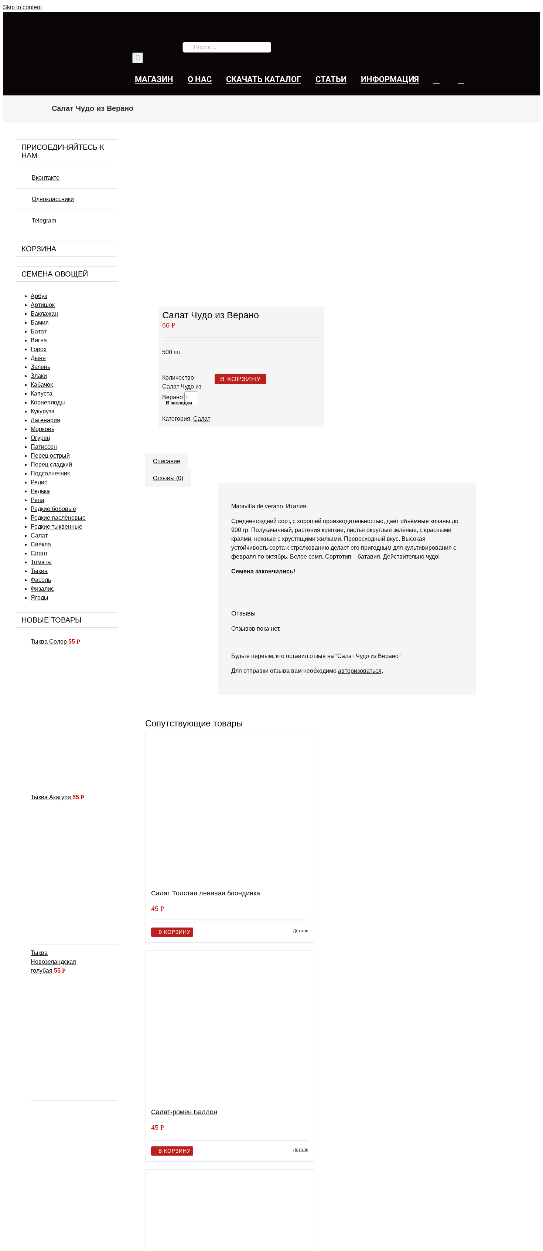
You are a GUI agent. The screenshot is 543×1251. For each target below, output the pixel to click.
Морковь (42, 429)
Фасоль (41, 580)
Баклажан (44, 314)
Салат (201, 419)
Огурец (40, 438)
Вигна (39, 340)
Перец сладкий (51, 464)
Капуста (41, 393)
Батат (39, 331)
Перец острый (50, 455)
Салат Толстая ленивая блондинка (205, 893)
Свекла (41, 544)
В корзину (240, 379)
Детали (300, 930)
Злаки (39, 376)
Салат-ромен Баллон (184, 1112)
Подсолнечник (50, 473)
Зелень (40, 367)
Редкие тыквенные (56, 526)
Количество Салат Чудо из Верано (181, 387)
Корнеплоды (48, 402)
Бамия (40, 322)
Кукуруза (43, 411)
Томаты (41, 562)
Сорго (39, 553)
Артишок (43, 305)
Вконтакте (45, 177)
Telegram (44, 220)
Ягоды (39, 597)
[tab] (166, 457)
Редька (40, 491)
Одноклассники (53, 199)
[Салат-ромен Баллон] (230, 1026)
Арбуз (39, 296)
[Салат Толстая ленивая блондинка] (230, 807)
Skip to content (22, 7)
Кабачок (42, 385)
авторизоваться (360, 671)
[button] (461, 79)
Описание (166, 461)
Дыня (38, 358)
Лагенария (45, 420)
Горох (39, 349)
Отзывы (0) (168, 478)
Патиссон (44, 447)
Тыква (39, 571)
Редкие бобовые (53, 509)
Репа (37, 500)
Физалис (42, 589)
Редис (39, 482)
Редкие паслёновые (58, 518)
